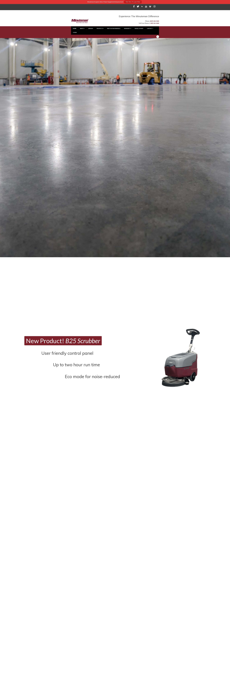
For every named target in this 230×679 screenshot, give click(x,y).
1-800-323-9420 (154, 23)
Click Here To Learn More (132, 2)
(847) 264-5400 (154, 21)
